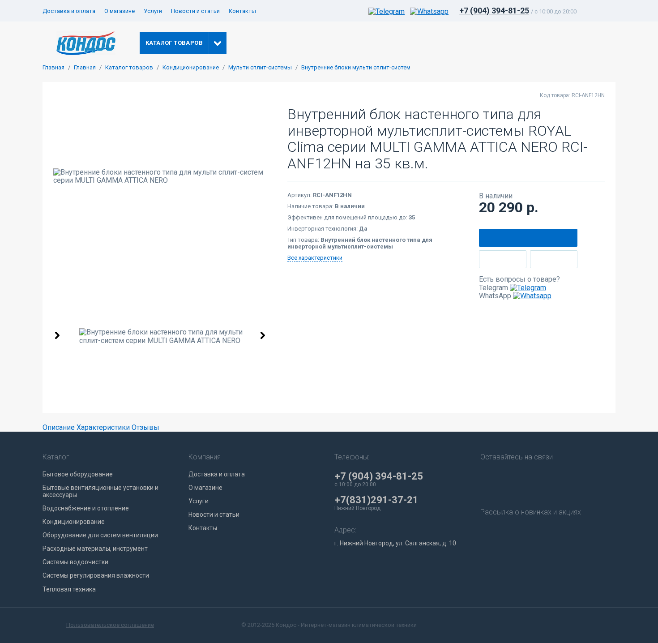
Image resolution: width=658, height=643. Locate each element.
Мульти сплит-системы (260, 67)
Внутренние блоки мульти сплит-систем (355, 67)
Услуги (153, 11)
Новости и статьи (195, 11)
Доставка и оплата (69, 11)
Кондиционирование (190, 67)
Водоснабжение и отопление (86, 508)
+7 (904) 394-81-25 (494, 10)
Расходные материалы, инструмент (95, 548)
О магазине (119, 11)
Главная (53, 67)
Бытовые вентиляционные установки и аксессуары (100, 491)
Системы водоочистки (75, 562)
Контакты (242, 11)
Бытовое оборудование (78, 474)
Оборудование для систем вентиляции (100, 535)
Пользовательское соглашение (110, 625)
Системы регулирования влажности (96, 575)
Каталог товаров (129, 67)
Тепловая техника (69, 589)
